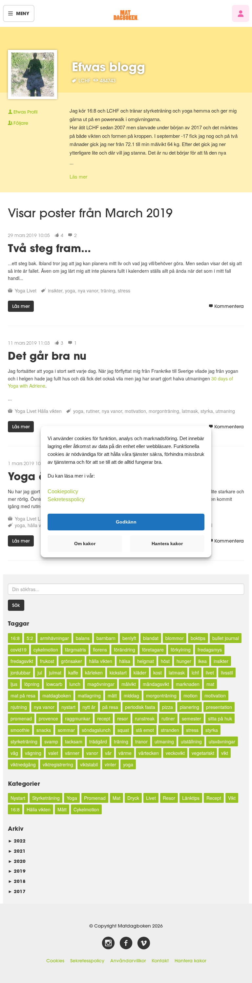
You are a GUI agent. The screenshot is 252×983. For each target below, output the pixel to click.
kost (157, 672)
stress (124, 290)
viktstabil (89, 764)
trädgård (98, 741)
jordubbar (20, 672)
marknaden (188, 684)
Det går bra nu (47, 356)
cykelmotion (45, 649)
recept (103, 718)
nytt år (88, 707)
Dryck (133, 798)
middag (131, 695)
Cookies (55, 961)
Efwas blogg (108, 67)
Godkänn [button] (126, 521)
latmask (190, 411)
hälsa (124, 661)
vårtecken (148, 753)
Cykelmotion (86, 809)
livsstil (227, 672)
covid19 (18, 649)
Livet (31, 290)
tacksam (73, 741)
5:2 (30, 638)
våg (14, 753)
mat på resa (22, 695)
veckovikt (175, 753)
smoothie (20, 730)
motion (190, 695)
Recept (213, 798)
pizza (167, 707)
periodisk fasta (140, 707)
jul (39, 672)
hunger (184, 661)
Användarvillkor (128, 961)
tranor (141, 741)
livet (210, 672)
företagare (153, 649)
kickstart (118, 672)
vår (108, 753)
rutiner (92, 411)
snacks (43, 730)
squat (123, 730)
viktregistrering (58, 764)
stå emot (145, 730)
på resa (110, 707)
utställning (191, 741)
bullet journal (225, 638)
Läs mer (78, 176)
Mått (62, 809)
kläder (140, 672)
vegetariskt (203, 753)
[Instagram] (108, 943)
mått (112, 695)
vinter (110, 764)
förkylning (181, 649)
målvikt (128, 684)
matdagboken (56, 695)
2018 (17, 881)
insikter (55, 290)
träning (108, 290)
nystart (68, 707)
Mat (116, 798)
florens (100, 649)
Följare (20, 123)
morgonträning (164, 411)
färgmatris (75, 649)
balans (83, 638)
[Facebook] (126, 943)
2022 (17, 841)
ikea (202, 661)
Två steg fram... (49, 248)
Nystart (17, 798)
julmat (55, 672)
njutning (18, 707)
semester (191, 718)
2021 (17, 851)
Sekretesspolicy (87, 961)
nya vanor (88, 290)
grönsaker (71, 661)
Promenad (95, 798)
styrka (206, 411)
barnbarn (106, 638)
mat (210, 684)
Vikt (232, 798)
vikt (224, 753)
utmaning (225, 411)
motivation (135, 411)
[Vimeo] (143, 943)
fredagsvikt (21, 661)
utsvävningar (222, 741)
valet (53, 753)
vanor (92, 753)
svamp (51, 741)
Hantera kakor (190, 961)
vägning (33, 753)
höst (165, 661)
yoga (70, 290)
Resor (169, 798)
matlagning (89, 695)
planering (189, 707)
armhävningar (54, 638)
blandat (150, 638)
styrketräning (23, 741)
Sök (16, 605)
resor (122, 718)
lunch (74, 684)
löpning (31, 684)
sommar (66, 730)
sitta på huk (220, 718)
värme (125, 753)
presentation (219, 707)
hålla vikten (100, 661)
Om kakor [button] (84, 543)
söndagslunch (96, 730)
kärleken (94, 672)
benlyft (129, 638)
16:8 (15, 638)
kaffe (73, 672)
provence (48, 718)
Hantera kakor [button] (167, 543)
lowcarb (54, 684)
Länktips (191, 798)
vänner (72, 753)
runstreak (145, 718)
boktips (198, 638)
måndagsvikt (156, 684)
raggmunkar (77, 718)
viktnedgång (23, 764)
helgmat (145, 661)
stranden (170, 730)
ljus (13, 684)
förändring (124, 649)
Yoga (20, 290)
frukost (47, 661)
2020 (17, 861)
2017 (17, 891)
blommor (174, 638)
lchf (195, 672)
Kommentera (229, 306)
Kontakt (160, 961)
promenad (21, 718)
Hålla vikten (50, 411)
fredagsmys (210, 649)
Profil (25, 112)
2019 (17, 871)
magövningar (101, 684)
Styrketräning (46, 798)
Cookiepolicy (63, 491)
